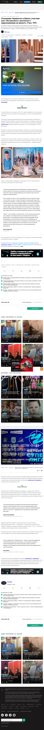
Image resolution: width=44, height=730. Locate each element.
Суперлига (4, 459)
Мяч (9, 459)
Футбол (4, 461)
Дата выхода (8, 264)
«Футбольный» (31, 480)
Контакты (23, 708)
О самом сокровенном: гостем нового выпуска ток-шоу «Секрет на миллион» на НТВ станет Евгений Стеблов (22, 281)
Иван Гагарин (7, 32)
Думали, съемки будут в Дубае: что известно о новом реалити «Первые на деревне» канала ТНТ (22, 287)
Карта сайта (3, 711)
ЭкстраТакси (4, 266)
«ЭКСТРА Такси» (4, 124)
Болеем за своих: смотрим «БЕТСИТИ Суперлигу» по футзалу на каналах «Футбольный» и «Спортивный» (22, 278)
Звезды (17, 706)
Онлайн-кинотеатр (30, 704)
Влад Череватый (27, 264)
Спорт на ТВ (11, 706)
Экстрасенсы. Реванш (35, 264)
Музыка (36, 706)
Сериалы (19, 704)
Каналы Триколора (21, 459)
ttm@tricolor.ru (29, 698)
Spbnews (6, 726)
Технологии (38, 704)
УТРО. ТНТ (13, 264)
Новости (11, 36)
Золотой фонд (4, 708)
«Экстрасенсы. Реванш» (6, 244)
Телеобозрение (4, 706)
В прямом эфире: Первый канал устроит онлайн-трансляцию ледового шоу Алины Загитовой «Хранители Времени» (21, 284)
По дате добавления (26, 302)
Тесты (7, 704)
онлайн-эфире (4, 102)
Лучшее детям (23, 706)
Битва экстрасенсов (5, 36)
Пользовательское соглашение (25, 711)
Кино (24, 704)
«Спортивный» (38, 480)
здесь (22, 246)
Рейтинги (11, 708)
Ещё (39, 1)
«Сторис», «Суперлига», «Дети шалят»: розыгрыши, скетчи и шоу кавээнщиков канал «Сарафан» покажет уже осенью (22, 290)
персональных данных (5, 723)
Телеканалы (13, 704)
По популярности (37, 302)
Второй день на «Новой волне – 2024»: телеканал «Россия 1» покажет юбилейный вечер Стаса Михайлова (23, 607)
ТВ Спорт (14, 459)
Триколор (34, 459)
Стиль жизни (30, 706)
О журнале (16, 708)
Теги (27, 708)
